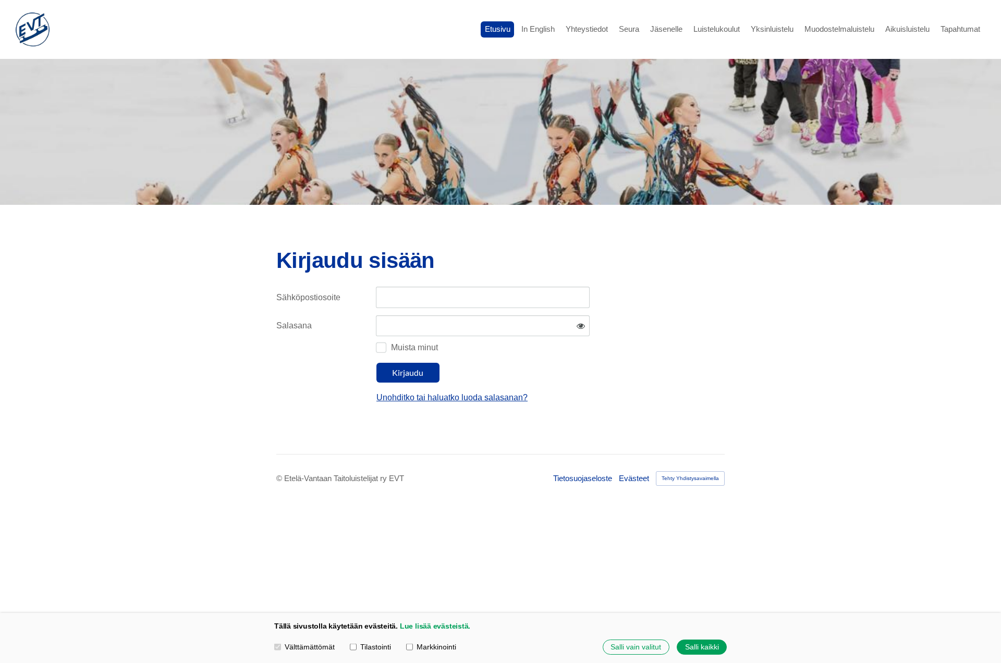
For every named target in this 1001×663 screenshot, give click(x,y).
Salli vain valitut (636, 647)
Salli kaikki (702, 647)
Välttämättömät (310, 647)
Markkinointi (436, 647)
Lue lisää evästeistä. (435, 626)
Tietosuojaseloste (582, 478)
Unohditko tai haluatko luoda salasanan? (452, 397)
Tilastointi (375, 647)
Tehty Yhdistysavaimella (690, 478)
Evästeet (634, 478)
